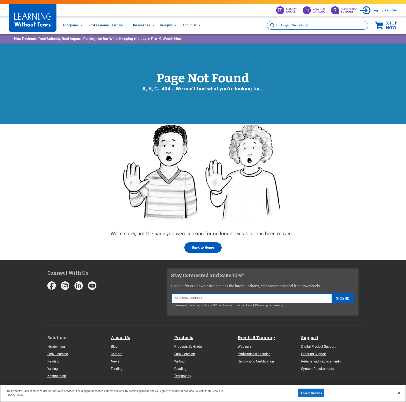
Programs (71, 25)
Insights (166, 25)
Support (309, 337)
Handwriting (56, 347)
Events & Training (256, 337)
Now (391, 25)
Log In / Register (384, 10)
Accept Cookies (311, 393)
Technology (182, 376)
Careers (116, 354)
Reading (53, 361)
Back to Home (203, 247)
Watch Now (172, 39)
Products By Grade (188, 347)
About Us (189, 25)
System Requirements (317, 369)
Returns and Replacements (321, 361)
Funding (116, 369)
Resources (142, 25)
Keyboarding (56, 376)
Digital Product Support (318, 347)
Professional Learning (105, 25)
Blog (114, 347)
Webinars (245, 347)
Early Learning (57, 354)
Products (183, 337)
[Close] (399, 393)
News (115, 361)
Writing (52, 369)
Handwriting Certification (256, 361)
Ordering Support (313, 354)
